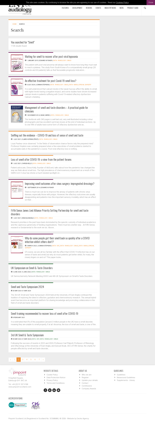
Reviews (89, 7)
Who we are (86, 375)
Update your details (90, 380)
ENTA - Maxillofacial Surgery (80, 85)
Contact (85, 383)
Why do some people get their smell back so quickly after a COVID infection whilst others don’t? (57, 240)
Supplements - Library (126, 380)
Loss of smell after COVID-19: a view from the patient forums (41, 159)
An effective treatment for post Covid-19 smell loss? (50, 80)
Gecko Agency (83, 418)
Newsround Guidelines (126, 377)
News (122, 7)
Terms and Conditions (56, 383)
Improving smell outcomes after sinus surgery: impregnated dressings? (59, 183)
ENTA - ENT (55, 246)
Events (98, 7)
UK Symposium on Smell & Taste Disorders (32, 268)
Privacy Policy (52, 380)
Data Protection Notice (56, 377)
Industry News (110, 7)
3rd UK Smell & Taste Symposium (27, 335)
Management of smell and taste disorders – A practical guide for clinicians (56, 109)
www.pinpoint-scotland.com (19, 387)
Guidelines (121, 375)
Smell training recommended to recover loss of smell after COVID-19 (44, 313)
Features (65, 7)
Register (85, 377)
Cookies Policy (122, 2)
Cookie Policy (52, 375)
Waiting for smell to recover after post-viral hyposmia (51, 56)
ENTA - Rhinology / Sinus (62, 60)
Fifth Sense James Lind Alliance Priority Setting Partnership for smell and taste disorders (49, 212)
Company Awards (89, 389)
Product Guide (132, 7)
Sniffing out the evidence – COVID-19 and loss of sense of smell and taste (47, 135)
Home (14, 24)
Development (77, 7)
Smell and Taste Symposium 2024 (27, 286)
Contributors (87, 386)
